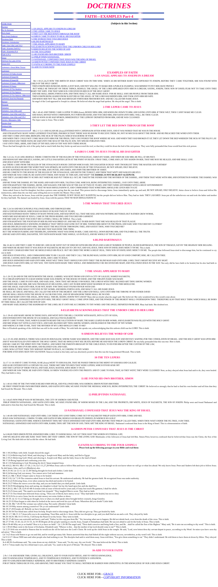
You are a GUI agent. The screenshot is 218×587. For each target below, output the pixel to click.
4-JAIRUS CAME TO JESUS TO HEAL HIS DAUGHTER (55, 36)
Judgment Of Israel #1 (10, 77)
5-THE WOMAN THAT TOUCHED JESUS (49, 39)
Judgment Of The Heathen (12, 89)
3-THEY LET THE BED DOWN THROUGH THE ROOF (55, 34)
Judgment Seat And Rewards (12, 98)
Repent (4, 102)
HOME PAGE (7, 24)
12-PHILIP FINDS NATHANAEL (45, 57)
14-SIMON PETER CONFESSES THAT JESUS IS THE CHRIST (58, 62)
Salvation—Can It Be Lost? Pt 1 (14, 114)
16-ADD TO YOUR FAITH (42, 67)
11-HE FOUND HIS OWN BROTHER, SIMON (51, 54)
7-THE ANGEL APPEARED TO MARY (48, 44)
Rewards (5, 105)
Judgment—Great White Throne (13, 67)
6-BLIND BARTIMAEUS (42, 41)
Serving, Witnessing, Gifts (11, 120)
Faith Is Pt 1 (6, 54)
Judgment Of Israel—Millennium (13, 83)
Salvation (5, 108)
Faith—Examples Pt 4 (10, 51)
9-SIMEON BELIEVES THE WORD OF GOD (50, 49)
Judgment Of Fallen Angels (12, 74)
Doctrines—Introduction (10, 42)
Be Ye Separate (8, 30)
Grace (4, 58)
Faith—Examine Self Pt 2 (11, 48)
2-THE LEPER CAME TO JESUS (45, 31)
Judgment (5, 71)
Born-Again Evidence (10, 36)
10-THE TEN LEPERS (41, 51)
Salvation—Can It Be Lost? (12, 111)
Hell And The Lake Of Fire (11, 61)
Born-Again (6, 33)
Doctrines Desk (7, 39)
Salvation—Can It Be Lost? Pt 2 (14, 117)
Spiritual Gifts (7, 126)
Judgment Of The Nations (11, 92)
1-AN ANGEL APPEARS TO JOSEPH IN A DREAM (53, 28)
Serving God (6, 123)
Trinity (4, 129)
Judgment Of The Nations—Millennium (16, 95)
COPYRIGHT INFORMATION (122, 577)
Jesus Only (6, 64)
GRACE (108, 573)
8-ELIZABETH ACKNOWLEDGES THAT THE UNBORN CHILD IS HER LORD (66, 46)
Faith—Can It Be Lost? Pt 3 (12, 45)
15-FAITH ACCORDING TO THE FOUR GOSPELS (53, 64)
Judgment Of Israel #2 (10, 80)
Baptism (5, 27)
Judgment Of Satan (9, 86)
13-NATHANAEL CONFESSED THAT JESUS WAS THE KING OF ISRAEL (63, 59)
